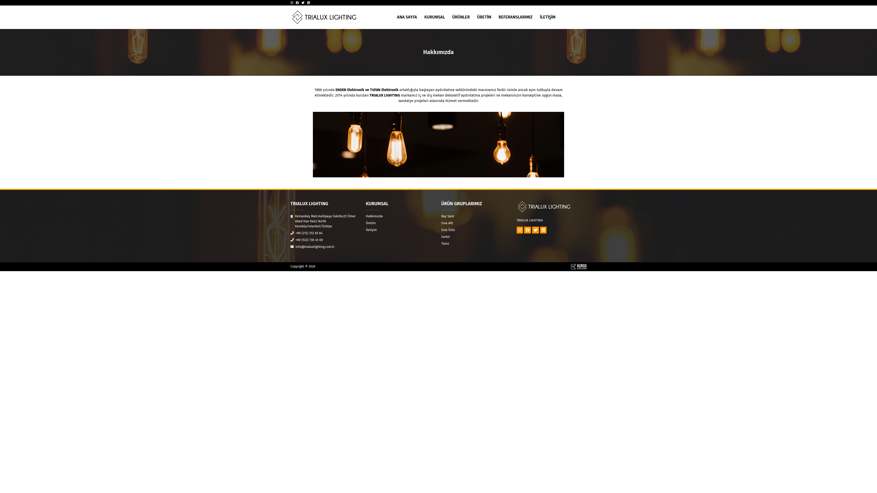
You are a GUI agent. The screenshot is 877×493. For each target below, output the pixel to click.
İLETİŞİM (547, 17)
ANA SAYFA (407, 17)
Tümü (445, 244)
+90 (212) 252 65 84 (308, 233)
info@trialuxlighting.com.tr (314, 247)
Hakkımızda (374, 216)
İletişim (371, 230)
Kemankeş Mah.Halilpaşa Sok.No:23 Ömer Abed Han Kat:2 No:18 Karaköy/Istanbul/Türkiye (325, 221)
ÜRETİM (484, 17)
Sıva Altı (447, 223)
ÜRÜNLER (461, 17)
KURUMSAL (434, 17)
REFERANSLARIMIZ (516, 17)
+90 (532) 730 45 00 (309, 240)
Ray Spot (447, 216)
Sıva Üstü (448, 230)
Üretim (371, 223)
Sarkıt (445, 237)
